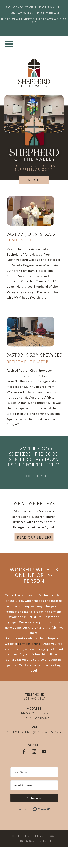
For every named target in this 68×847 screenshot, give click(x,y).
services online (29, 643)
